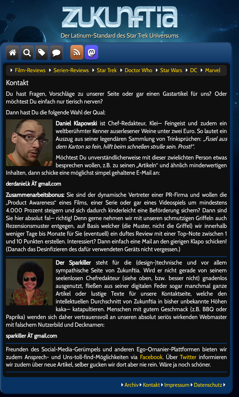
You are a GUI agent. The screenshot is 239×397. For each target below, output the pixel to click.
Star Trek (107, 70)
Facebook (151, 357)
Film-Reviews (30, 70)
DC (193, 70)
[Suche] (27, 52)
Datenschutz (208, 384)
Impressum (177, 384)
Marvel (212, 70)
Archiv (131, 384)
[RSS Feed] (76, 52)
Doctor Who (138, 70)
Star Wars (171, 70)
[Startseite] (12, 52)
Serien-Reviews (71, 70)
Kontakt (151, 384)
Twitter (188, 357)
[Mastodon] (91, 52)
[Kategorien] (41, 52)
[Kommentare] (56, 52)
